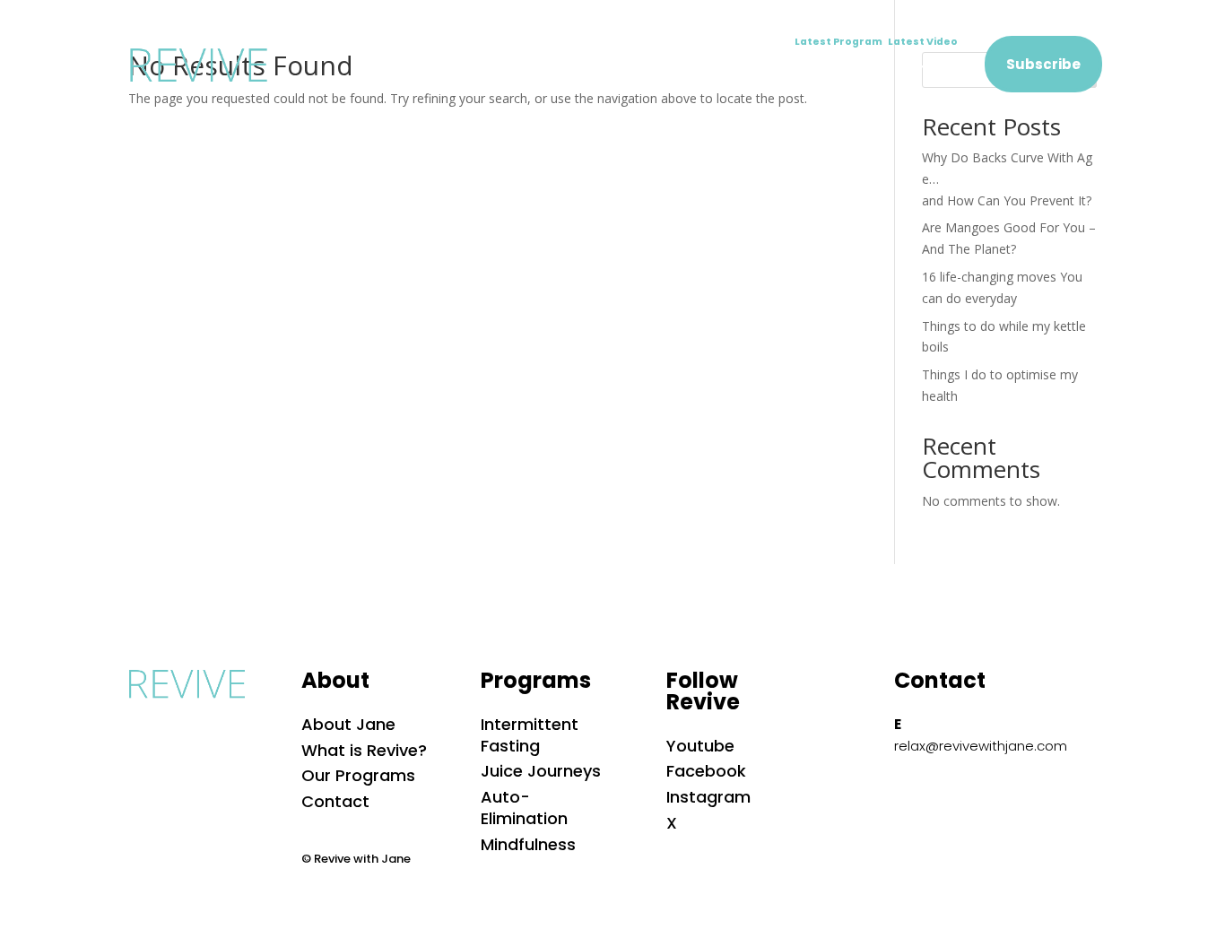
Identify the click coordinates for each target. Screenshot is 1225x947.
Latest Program (841, 41)
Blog (698, 70)
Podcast (773, 70)
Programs (616, 70)
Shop (850, 70)
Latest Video (923, 41)
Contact (928, 70)
